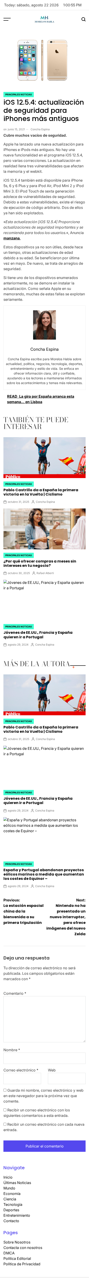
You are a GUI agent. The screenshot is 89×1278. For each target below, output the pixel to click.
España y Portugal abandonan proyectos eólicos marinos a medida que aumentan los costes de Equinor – (43, 874)
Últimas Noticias (17, 1182)
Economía (12, 1193)
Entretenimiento (16, 1215)
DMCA (9, 1253)
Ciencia (9, 1199)
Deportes (11, 1210)
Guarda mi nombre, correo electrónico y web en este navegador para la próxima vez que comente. (43, 1095)
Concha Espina (40, 129)
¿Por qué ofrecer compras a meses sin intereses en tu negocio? (39, 563)
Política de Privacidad (21, 1264)
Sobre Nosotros (16, 1242)
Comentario (14, 993)
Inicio (8, 1177)
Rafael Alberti (45, 573)
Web (52, 1070)
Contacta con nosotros (22, 1247)
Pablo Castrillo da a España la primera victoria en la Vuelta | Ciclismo (40, 492)
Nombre (11, 1050)
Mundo (9, 1188)
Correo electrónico (20, 1070)
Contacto (11, 1221)
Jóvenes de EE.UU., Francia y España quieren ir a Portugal (38, 634)
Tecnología (12, 1204)
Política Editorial (17, 1258)
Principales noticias (18, 94)
